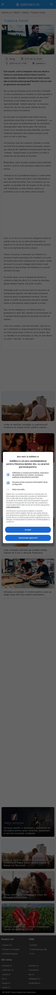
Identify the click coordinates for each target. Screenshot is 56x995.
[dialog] (28, 497)
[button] (28, 489)
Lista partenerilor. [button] (13, 507)
